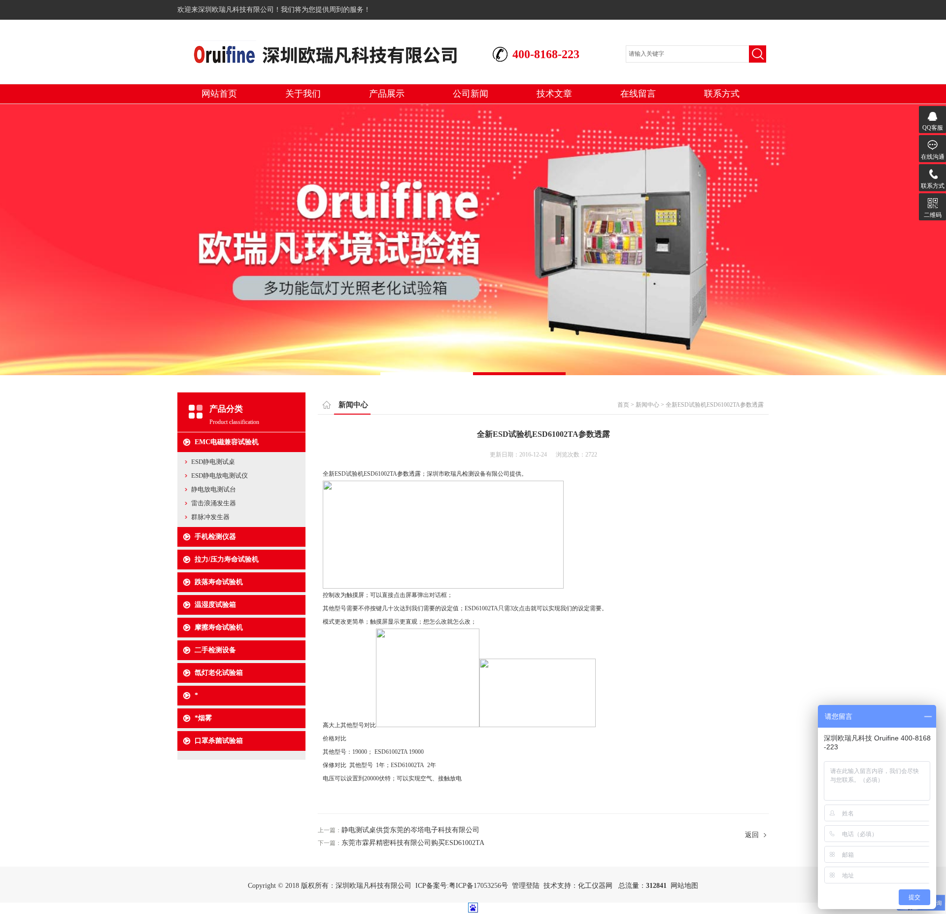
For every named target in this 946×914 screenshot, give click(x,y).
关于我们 (303, 94)
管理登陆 (526, 885)
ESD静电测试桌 (213, 461)
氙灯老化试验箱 (219, 672)
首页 (623, 404)
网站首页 (219, 94)
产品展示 (387, 94)
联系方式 (722, 94)
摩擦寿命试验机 (219, 627)
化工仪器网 (595, 885)
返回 (752, 835)
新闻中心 (647, 404)
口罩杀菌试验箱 (219, 740)
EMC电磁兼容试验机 (227, 442)
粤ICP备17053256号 (478, 885)
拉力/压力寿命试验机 (227, 559)
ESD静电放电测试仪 (219, 475)
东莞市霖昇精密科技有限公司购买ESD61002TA (412, 842)
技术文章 (554, 94)
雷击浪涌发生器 (213, 503)
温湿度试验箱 (215, 604)
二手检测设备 (215, 650)
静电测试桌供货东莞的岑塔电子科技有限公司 (410, 830)
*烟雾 (203, 718)
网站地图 (684, 885)
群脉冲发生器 (210, 517)
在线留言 (638, 94)
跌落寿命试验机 (219, 582)
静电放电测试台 (213, 489)
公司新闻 (470, 94)
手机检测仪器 (215, 536)
